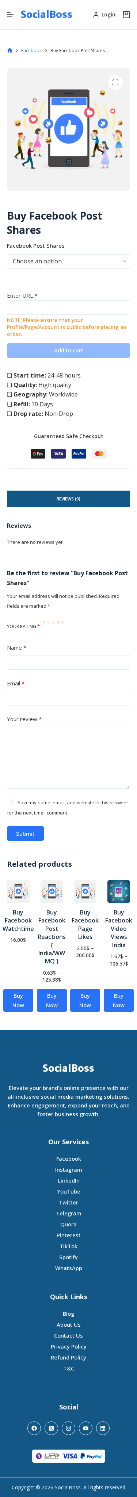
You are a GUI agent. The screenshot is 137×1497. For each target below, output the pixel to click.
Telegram (68, 1213)
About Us (69, 1324)
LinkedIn (69, 1180)
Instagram (68, 1169)
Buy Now (18, 1000)
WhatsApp (68, 1268)
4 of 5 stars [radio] (58, 626)
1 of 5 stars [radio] (43, 626)
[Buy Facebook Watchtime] (18, 891)
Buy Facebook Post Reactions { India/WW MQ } (52, 936)
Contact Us (68, 1335)
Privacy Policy (69, 1346)
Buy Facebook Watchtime (18, 920)
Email (15, 683)
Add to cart (68, 350)
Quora (68, 1224)
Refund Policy (68, 1357)
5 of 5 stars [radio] (62, 626)
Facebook (68, 1158)
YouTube (68, 1191)
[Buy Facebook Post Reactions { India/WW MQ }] (52, 891)
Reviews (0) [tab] (68, 499)
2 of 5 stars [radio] (48, 626)
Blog (68, 1313)
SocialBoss (46, 14)
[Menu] (10, 14)
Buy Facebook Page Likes (85, 924)
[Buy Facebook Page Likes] (85, 891)
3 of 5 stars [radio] (53, 626)
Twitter (68, 1202)
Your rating (23, 626)
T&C (68, 1368)
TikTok (68, 1246)
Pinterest (69, 1235)
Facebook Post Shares (36, 245)
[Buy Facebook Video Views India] (118, 891)
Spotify (68, 1257)
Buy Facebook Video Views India (118, 928)
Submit (25, 833)
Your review (24, 719)
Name (16, 647)
